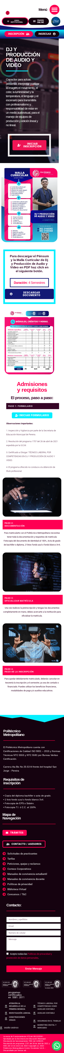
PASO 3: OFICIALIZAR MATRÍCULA (19, 599)
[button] (54, 10)
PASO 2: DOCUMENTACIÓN (15, 524)
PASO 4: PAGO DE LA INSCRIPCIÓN (19, 670)
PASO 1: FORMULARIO (20, 406)
